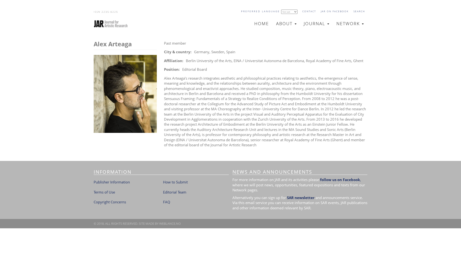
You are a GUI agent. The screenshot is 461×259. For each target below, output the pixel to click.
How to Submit (175, 182)
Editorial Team (174, 192)
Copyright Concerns (110, 202)
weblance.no (170, 223)
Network (348, 23)
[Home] (113, 24)
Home (261, 23)
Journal (315, 23)
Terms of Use (104, 192)
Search (359, 11)
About (285, 23)
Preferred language (260, 11)
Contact (309, 11)
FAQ (166, 202)
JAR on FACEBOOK (335, 11)
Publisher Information (112, 182)
